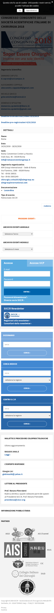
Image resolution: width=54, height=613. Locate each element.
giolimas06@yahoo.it (12, 474)
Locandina (9, 190)
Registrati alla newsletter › (17, 320)
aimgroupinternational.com (14, 182)
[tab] (14, 263)
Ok (20, 10)
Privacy (3, 608)
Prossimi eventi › (27, 218)
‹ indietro (47, 206)
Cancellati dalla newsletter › (18, 323)
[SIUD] (27, 587)
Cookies (4, 610)
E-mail (7, 269)
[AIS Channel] (24, 550)
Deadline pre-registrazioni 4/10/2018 (18, 122)
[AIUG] (25, 563)
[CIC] (25, 574)
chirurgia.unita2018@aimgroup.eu (17, 179)
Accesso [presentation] (8, 263)
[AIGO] (24, 534)
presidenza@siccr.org (15, 499)
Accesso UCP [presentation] (37, 263)
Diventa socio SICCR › (14, 300)
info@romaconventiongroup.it (15, 159)
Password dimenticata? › (16, 297)
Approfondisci (31, 10)
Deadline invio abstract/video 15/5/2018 (20, 116)
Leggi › (8, 454)
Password (8, 279)
